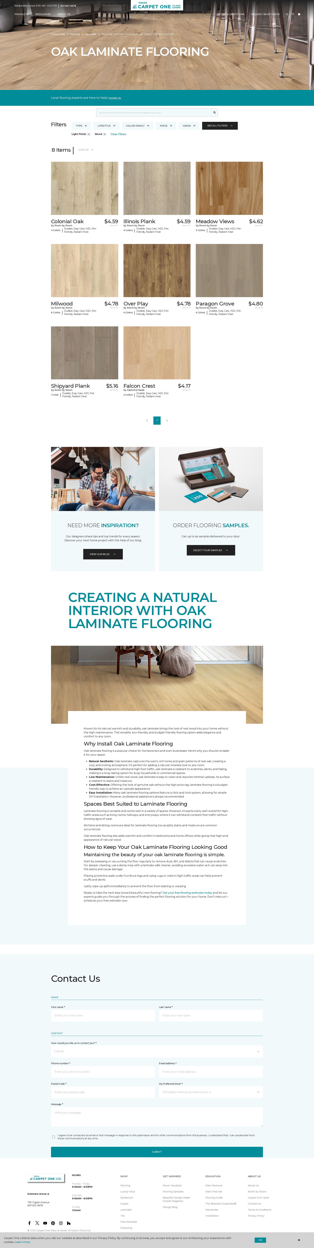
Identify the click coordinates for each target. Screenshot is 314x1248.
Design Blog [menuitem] (170, 1207)
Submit (157, 1151)
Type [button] (79, 125)
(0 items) (299, 14)
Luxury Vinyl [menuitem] (127, 1191)
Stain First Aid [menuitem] (213, 1191)
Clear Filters (118, 134)
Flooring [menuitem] (125, 1185)
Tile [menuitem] (122, 1215)
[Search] (214, 112)
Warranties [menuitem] (211, 1209)
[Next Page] (167, 420)
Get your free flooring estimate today (187, 892)
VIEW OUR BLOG (100, 554)
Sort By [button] (83, 149)
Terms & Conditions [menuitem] (259, 1209)
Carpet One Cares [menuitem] (258, 1197)
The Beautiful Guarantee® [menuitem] (220, 1203)
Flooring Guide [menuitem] (214, 1197)
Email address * (167, 1063)
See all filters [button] (217, 125)
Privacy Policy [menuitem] (256, 1215)
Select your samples (207, 550)
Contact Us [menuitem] (254, 1203)
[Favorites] (293, 14)
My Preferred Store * (170, 1084)
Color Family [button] (135, 125)
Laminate (90, 34)
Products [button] (22, 14)
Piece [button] (163, 125)
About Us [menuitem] (253, 1185)
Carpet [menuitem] (124, 1203)
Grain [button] (187, 125)
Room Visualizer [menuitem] (172, 1185)
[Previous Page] (147, 420)
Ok (260, 1240)
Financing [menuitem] (126, 1227)
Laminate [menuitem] (125, 1209)
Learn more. (23, 1242)
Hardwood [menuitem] (126, 1197)
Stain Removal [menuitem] (213, 1185)
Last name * (166, 1007)
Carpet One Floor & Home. (51, 1230)
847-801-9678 (68, 5)
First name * (58, 1007)
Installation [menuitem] (212, 1215)
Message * (57, 1104)
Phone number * (60, 1063)
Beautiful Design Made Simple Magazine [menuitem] (176, 1199)
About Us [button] (64, 14)
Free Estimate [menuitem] (128, 1221)
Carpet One (58, 34)
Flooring (75, 34)
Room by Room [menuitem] (257, 1191)
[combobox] (153, 112)
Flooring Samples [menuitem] (173, 1191)
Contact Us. (114, 97)
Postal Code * (58, 1084)
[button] (287, 14)
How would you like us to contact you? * (73, 1043)
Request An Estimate (265, 14)
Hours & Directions (231, 14)
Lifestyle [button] (104, 125)
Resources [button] (43, 14)
